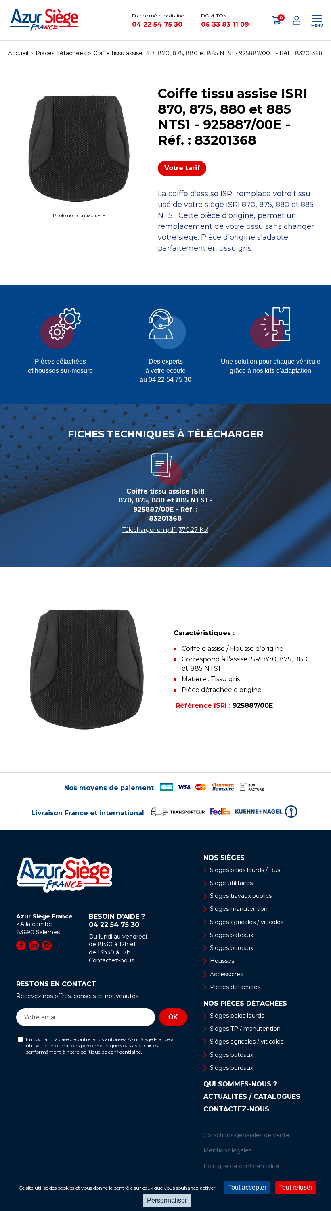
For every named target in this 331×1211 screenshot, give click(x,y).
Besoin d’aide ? (117, 921)
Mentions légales (227, 1150)
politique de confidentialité (110, 1052)
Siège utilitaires (231, 883)
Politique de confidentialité (241, 1166)
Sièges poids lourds (237, 1015)
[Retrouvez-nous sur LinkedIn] (34, 945)
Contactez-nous (111, 960)
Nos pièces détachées (245, 1003)
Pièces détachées (235, 987)
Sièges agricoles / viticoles (246, 922)
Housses (222, 960)
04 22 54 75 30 (157, 24)
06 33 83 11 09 (225, 24)
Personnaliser (167, 1200)
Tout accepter (247, 1187)
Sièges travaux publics (241, 895)
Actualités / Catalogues (251, 1097)
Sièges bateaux (231, 935)
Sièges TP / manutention (245, 1028)
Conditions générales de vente (246, 1135)
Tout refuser (295, 1187)
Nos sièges (224, 858)
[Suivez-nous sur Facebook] (21, 945)
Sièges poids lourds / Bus (245, 870)
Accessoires (226, 974)
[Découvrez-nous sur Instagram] (47, 945)
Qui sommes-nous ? (240, 1084)
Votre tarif (182, 168)
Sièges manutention (239, 908)
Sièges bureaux (231, 948)
